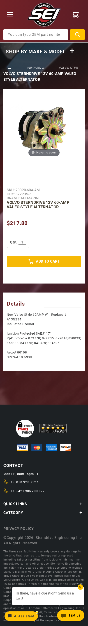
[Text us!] (70, 616)
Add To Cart (48, 261)
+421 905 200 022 (30, 491)
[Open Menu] (10, 14)
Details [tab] (16, 304)
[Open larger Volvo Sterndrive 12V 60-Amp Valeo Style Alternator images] (44, 130)
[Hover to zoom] (44, 130)
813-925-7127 (27, 482)
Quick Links (15, 504)
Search (77, 34)
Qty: (13, 242)
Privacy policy (18, 529)
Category (13, 513)
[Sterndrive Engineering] (44, 14)
